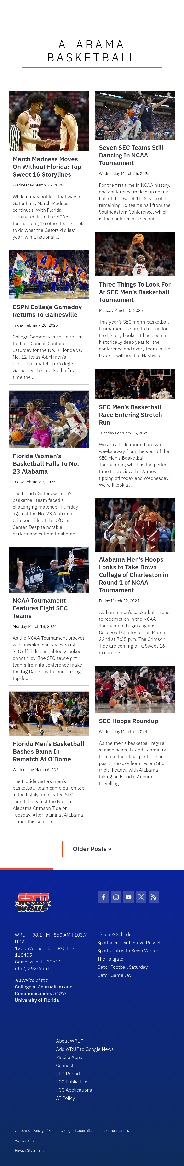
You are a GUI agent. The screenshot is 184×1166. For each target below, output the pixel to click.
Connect (65, 1065)
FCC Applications (74, 1090)
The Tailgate (110, 959)
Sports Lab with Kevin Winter (127, 950)
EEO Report (68, 1073)
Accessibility (24, 1140)
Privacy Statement (29, 1150)
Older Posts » (92, 849)
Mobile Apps (69, 1057)
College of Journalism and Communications (44, 990)
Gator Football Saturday (122, 967)
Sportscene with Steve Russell (129, 942)
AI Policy (65, 1098)
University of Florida (37, 1000)
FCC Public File (71, 1081)
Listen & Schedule (116, 934)
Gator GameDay (114, 975)
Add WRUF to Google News (85, 1049)
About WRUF (69, 1041)
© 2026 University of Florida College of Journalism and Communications (72, 1130)
